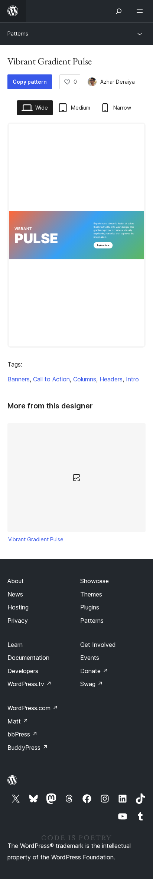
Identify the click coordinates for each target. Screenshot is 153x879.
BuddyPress (27, 747)
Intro (132, 379)
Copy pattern (30, 81)
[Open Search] (118, 11)
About (15, 581)
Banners (18, 379)
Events (89, 657)
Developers (22, 671)
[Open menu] (141, 11)
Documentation (28, 657)
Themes (91, 594)
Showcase (94, 581)
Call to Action (51, 379)
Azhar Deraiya (117, 81)
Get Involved (98, 644)
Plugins (89, 607)
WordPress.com (32, 708)
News (15, 594)
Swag (91, 684)
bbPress (22, 734)
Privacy (17, 620)
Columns (84, 379)
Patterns (17, 33)
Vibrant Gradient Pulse (36, 539)
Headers (111, 379)
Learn (15, 644)
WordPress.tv (29, 684)
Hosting (18, 607)
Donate (94, 671)
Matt (17, 721)
